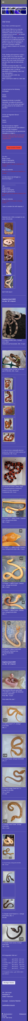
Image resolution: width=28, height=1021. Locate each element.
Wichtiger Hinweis (9, 982)
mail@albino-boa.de (8, 1005)
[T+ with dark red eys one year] (8, 269)
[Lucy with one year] (9, 242)
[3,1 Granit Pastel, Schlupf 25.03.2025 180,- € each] (8, 853)
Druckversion (7, 1014)
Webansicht (22, 1014)
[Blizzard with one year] (8, 228)
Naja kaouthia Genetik (14, 147)
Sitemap (4, 1016)
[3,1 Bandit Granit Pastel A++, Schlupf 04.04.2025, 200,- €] (9, 877)
